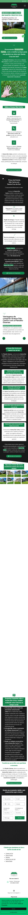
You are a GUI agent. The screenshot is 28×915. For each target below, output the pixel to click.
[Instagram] (25, 1)
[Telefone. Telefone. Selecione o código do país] (6, 804)
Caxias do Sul (9, 853)
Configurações (13, 912)
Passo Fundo (9, 855)
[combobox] (8, 812)
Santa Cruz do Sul (10, 859)
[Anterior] (3, 338)
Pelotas (8, 857)
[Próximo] (24, 338)
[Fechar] (26, 900)
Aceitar (13, 909)
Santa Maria (9, 861)
